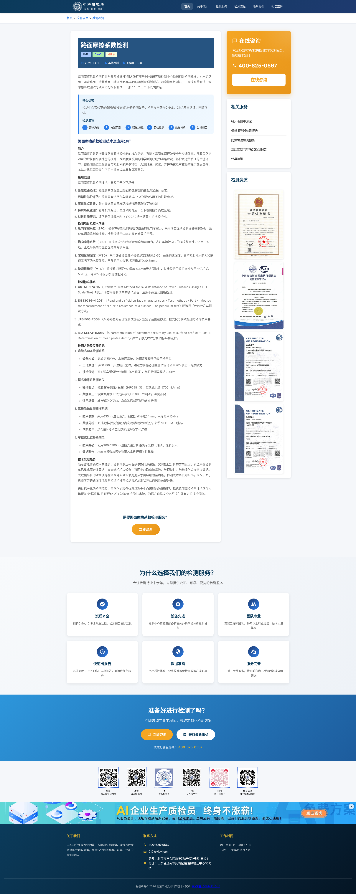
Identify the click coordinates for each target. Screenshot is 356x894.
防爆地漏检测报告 (243, 140)
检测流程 (239, 6)
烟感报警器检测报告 (244, 131)
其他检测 (98, 18)
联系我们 (258, 6)
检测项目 (82, 18)
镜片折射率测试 (241, 121)
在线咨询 (259, 79)
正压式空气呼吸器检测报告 (249, 149)
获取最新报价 (199, 734)
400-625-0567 (190, 747)
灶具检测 (237, 159)
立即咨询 (145, 529)
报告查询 (277, 6)
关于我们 (202, 6)
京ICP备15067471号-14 (206, 886)
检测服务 (221, 6)
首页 (187, 6)
